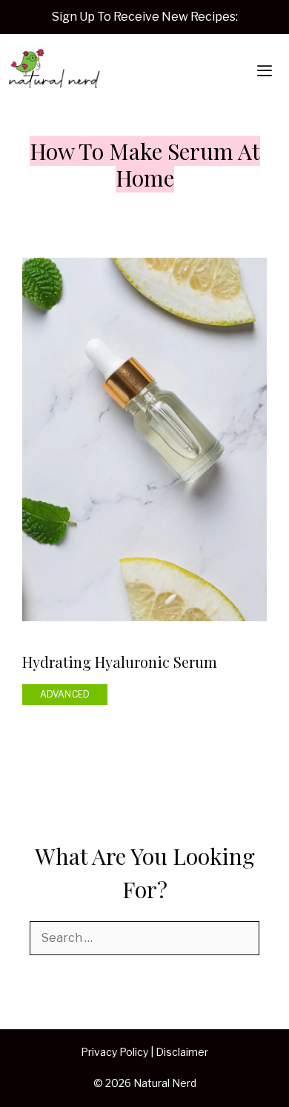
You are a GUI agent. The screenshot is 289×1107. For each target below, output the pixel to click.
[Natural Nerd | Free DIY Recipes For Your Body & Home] (54, 71)
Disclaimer (182, 1052)
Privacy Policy (114, 1052)
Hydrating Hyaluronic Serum (119, 662)
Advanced (65, 694)
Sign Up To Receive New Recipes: (145, 17)
